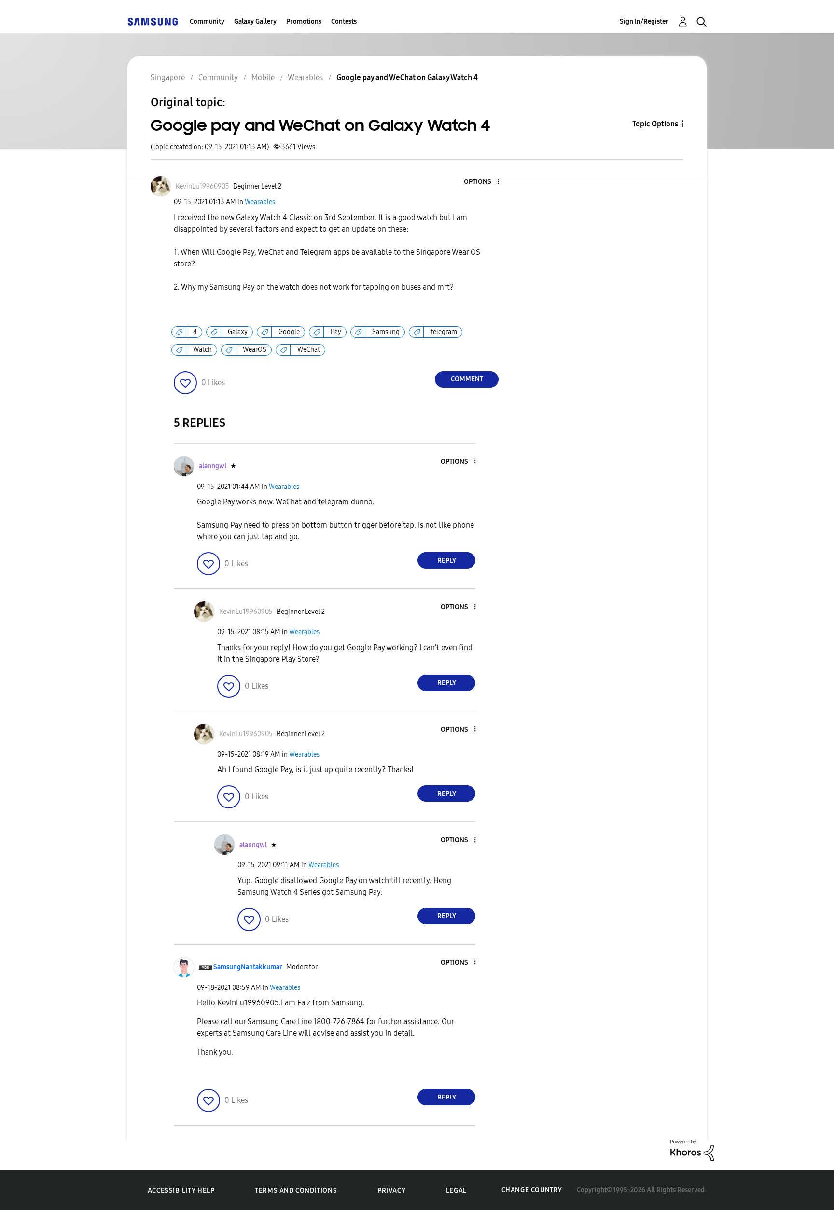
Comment (467, 379)
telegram (444, 332)
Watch (202, 350)
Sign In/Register (644, 21)
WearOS (254, 350)
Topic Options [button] (655, 123)
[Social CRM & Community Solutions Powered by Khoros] (692, 1149)
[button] (482, 182)
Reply (446, 560)
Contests (344, 21)
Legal (456, 1190)
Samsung (386, 332)
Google (289, 332)
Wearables (260, 202)
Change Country (531, 1190)
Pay (336, 332)
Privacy (391, 1190)
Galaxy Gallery (255, 21)
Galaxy (238, 332)
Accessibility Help (181, 1190)
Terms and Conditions (296, 1190)
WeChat (308, 350)
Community (207, 21)
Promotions (303, 21)
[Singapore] (152, 21)
